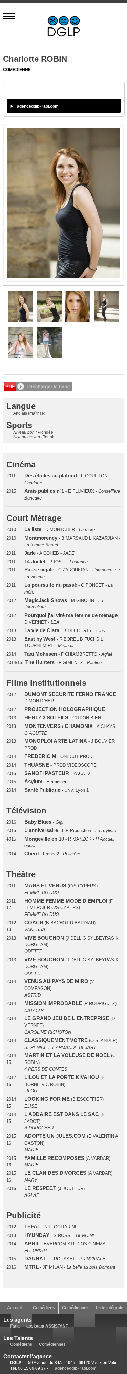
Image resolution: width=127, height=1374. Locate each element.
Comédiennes (75, 1307)
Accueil (14, 1307)
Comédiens (44, 1307)
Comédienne (17, 69)
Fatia (15, 1326)
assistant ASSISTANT (47, 1326)
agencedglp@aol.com (38, 106)
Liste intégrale (109, 1307)
